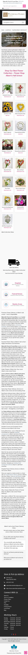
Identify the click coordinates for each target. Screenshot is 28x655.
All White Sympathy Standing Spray (7, 226)
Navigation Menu (8, 22)
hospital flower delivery (11, 474)
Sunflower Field (7, 113)
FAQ (5, 602)
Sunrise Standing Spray (7, 207)
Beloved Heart (20, 170)
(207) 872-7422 (10, 582)
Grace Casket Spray (20, 188)
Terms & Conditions (9, 597)
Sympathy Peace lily (7, 95)
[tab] (14, 537)
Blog (5, 610)
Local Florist (8, 30)
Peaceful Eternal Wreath (20, 132)
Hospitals (6, 604)
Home (2, 30)
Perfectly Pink (20, 207)
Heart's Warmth (7, 132)
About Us (6, 595)
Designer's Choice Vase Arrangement (7, 151)
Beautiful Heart (7, 170)
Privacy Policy (7, 599)
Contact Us (6, 601)
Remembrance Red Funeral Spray (20, 151)
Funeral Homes (7, 606)
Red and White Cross (20, 95)
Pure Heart (7, 188)
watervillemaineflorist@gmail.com (14, 3)
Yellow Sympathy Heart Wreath (20, 113)
